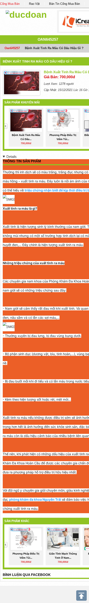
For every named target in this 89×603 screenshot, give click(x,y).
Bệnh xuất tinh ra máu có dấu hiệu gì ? (37, 61)
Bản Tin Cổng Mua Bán (64, 3)
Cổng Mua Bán (10, 3)
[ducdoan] (26, 14)
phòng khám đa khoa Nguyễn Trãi (35, 499)
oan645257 (48, 39)
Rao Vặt (34, 3)
